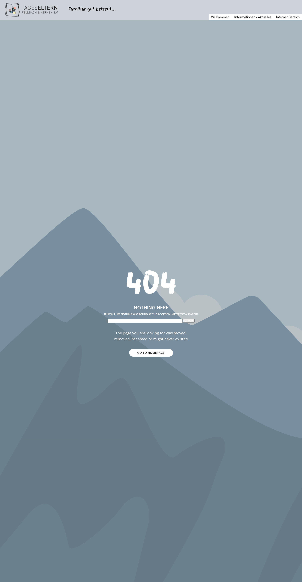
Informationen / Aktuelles (252, 17)
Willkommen (220, 17)
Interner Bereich (288, 17)
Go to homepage (151, 353)
